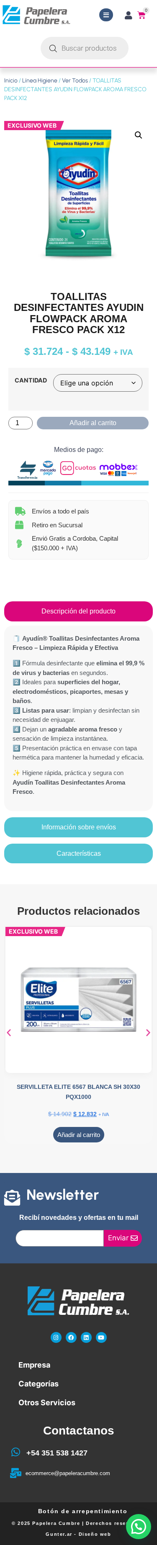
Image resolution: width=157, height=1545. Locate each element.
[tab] (78, 611)
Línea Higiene (39, 80)
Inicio (11, 80)
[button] (138, 135)
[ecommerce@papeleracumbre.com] (15, 1473)
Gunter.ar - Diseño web (78, 1534)
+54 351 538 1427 (57, 1453)
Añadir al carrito (92, 422)
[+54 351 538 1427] (15, 1452)
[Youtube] (101, 1337)
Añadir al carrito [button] (78, 1134)
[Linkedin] (86, 1337)
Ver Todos (75, 80)
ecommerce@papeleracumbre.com (68, 1473)
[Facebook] (71, 1337)
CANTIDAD (31, 380)
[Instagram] (56, 1337)
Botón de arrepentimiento (82, 1511)
